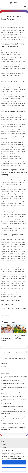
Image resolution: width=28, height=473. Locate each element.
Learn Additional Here (7, 304)
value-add (17, 200)
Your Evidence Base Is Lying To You (11, 380)
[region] (14, 460)
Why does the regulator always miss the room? (14, 406)
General (3, 22)
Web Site (3, 288)
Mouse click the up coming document (11, 300)
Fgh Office (14, 2)
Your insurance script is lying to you (11, 409)
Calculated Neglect (7, 403)
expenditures (4, 56)
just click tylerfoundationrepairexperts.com (13, 308)
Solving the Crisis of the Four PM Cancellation (13, 396)
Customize (14, 466)
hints (7, 315)
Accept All (14, 462)
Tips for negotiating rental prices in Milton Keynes (19, 336)
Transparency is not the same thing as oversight (14, 416)
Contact (5, 447)
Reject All (14, 469)
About (4, 444)
